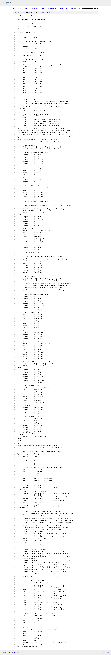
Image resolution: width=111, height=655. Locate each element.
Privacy (15, 652)
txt (104, 652)
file (48, 12)
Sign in (107, 3)
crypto (77, 8)
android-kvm (17, 8)
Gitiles (10, 652)
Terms (20, 652)
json (107, 652)
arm (72, 8)
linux (25, 8)
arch (67, 8)
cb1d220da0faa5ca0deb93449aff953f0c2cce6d (46, 8)
